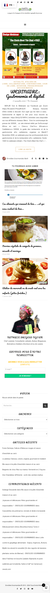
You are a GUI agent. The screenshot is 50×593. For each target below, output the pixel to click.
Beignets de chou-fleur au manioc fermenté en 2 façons (23, 470)
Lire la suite (25, 149)
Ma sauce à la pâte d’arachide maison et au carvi (21, 464)
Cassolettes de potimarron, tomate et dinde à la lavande (23, 511)
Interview (21, 86)
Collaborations (17, 84)
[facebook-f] (17, 589)
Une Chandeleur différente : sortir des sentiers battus (22, 475)
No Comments (32, 100)
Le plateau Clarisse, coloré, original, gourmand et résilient (24, 459)
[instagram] (25, 589)
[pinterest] (29, 589)
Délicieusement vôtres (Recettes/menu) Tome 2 (20, 527)
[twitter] (21, 589)
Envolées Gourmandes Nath (17, 158)
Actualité (19, 82)
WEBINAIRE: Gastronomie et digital (25, 94)
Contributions (34, 84)
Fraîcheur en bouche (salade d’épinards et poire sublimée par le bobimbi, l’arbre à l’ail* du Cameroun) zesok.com (22, 564)
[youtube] (32, 589)
